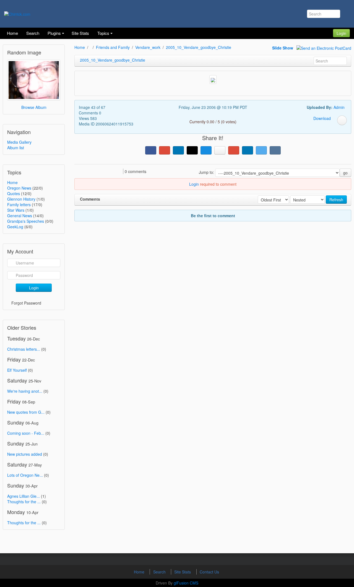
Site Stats (183, 572)
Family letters (19, 204)
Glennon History (21, 199)
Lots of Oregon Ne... (25, 475)
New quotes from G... (26, 412)
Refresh (336, 199)
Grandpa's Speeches (25, 221)
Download (322, 118)
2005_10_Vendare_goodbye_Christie (198, 47)
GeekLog (15, 226)
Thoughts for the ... (24, 501)
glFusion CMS (186, 583)
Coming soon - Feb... (25, 433)
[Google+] (164, 150)
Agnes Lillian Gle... (23, 496)
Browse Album (33, 107)
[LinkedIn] (178, 150)
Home (12, 182)
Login (341, 33)
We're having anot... (24, 391)
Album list (15, 147)
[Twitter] (261, 150)
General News (19, 215)
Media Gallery (19, 142)
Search (160, 572)
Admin (339, 107)
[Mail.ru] (206, 150)
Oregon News (19, 188)
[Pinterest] (233, 150)
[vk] (275, 150)
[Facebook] (150, 150)
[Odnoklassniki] (219, 150)
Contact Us (209, 572)
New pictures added (24, 454)
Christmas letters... (23, 349)
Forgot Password (26, 303)
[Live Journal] (192, 150)
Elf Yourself (17, 370)
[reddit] (247, 150)
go (345, 172)
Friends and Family (113, 47)
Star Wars (15, 210)
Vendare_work (147, 47)
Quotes (13, 193)
